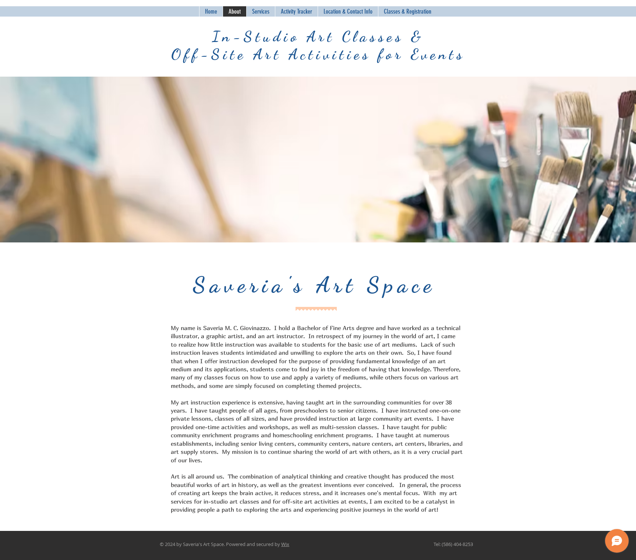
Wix (285, 544)
